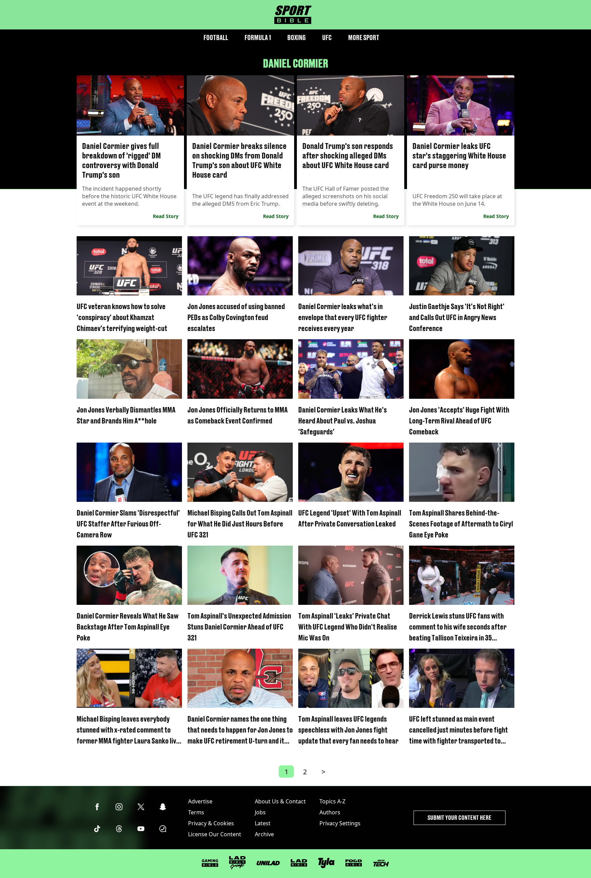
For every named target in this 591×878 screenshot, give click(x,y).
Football (215, 37)
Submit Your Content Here (459, 817)
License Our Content (214, 834)
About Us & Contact (280, 801)
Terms (196, 812)
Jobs (260, 812)
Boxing (296, 37)
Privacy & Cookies (211, 823)
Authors (329, 812)
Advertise (200, 801)
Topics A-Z (332, 801)
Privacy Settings (339, 823)
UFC (327, 37)
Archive (264, 834)
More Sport (363, 37)
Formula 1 (258, 37)
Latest (263, 823)
